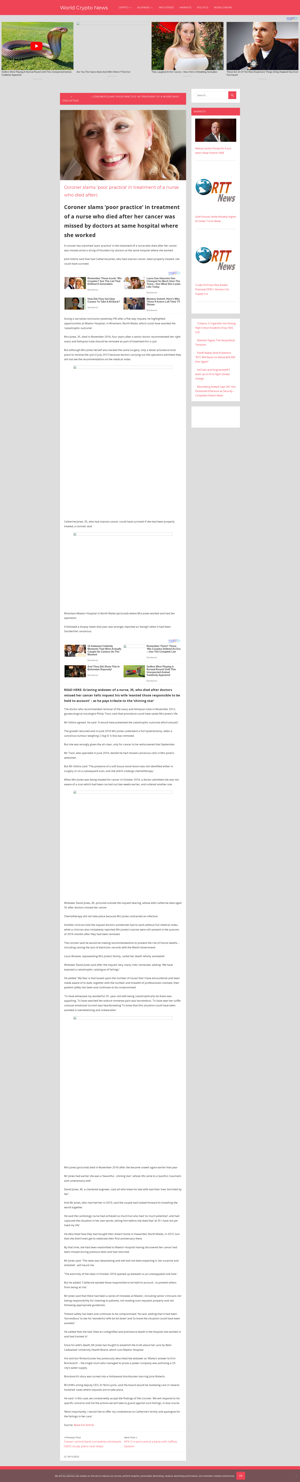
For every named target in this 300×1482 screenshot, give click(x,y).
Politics (202, 7)
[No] (296, 1475)
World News (223, 7)
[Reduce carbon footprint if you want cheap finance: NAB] (215, 121)
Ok (240, 1475)
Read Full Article (84, 1425)
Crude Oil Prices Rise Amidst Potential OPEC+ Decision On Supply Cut (212, 289)
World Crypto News (84, 8)
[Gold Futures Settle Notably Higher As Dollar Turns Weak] (215, 171)
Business (143, 7)
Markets (185, 7)
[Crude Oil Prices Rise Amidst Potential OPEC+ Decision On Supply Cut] (215, 239)
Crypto (123, 7)
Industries (166, 7)
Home (66, 96)
